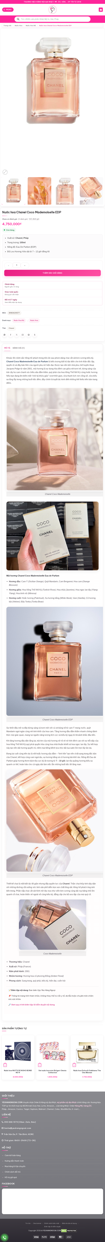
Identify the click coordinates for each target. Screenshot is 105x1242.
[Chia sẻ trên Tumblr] (35, 335)
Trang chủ (7, 25)
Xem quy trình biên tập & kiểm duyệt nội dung (33, 1004)
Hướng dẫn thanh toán (14, 1161)
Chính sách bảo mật (51, 1223)
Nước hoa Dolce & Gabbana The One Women (87, 1071)
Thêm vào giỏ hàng (52, 273)
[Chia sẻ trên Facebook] (10, 335)
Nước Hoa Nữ (31, 25)
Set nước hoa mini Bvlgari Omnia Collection (52, 1071)
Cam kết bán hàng (13, 1155)
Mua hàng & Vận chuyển (15, 1166)
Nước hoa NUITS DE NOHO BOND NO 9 (18, 1071)
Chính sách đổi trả (12, 1172)
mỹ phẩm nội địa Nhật (66, 1102)
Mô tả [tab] (7, 348)
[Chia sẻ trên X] (16, 335)
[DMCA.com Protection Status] (69, 1231)
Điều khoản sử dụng (69, 1223)
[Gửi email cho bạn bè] (22, 335)
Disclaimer (37, 1223)
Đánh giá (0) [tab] (19, 348)
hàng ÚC (88, 1106)
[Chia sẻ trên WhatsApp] (4, 335)
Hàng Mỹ (79, 1106)
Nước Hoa (18, 25)
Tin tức (28, 1223)
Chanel (11, 328)
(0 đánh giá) (23, 219)
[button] (8, 10)
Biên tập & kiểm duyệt (52, 1226)
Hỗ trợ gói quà (11, 1177)
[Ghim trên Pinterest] (29, 335)
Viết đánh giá (34, 219)
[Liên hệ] (4, 1237)
